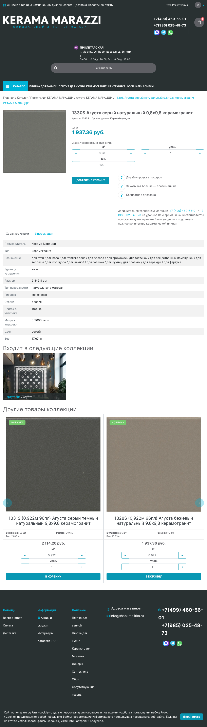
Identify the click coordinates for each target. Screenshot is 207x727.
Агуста (27, 396)
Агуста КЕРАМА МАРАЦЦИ (94, 97)
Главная (8, 97)
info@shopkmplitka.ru (127, 616)
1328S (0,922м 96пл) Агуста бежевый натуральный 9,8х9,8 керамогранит (153, 521)
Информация (44, 233)
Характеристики (17, 233)
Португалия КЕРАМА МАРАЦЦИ (51, 97)
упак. (172, 146)
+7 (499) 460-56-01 (183, 210)
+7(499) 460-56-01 (170, 19)
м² (103, 146)
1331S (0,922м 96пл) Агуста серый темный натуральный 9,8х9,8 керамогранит (53, 521)
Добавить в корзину (90, 180)
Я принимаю (191, 716)
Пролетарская (92, 47)
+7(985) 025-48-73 (170, 25)
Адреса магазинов (126, 608)
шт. (103, 158)
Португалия (12, 396)
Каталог (22, 97)
